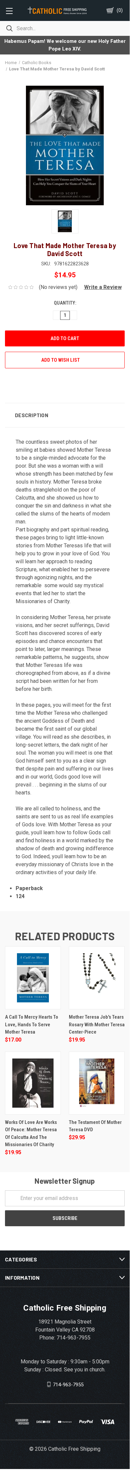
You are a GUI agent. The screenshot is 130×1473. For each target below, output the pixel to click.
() (120, 10)
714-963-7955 (68, 1384)
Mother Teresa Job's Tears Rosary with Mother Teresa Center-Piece (97, 1024)
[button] (100, 287)
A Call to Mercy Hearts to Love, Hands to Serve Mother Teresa (31, 1024)
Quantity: (65, 303)
